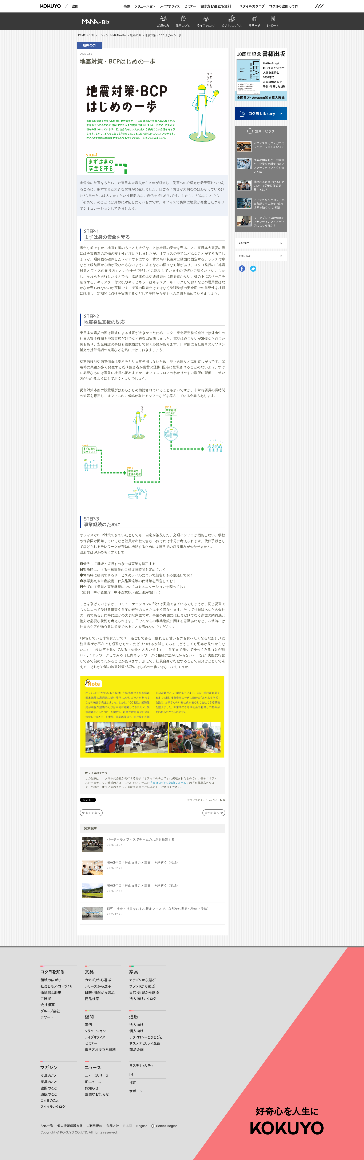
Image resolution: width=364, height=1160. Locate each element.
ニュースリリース (96, 1075)
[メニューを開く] (319, 6)
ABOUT (244, 243)
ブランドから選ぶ (142, 986)
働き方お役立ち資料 (215, 6)
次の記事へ (212, 813)
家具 (133, 971)
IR (131, 1074)
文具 (89, 971)
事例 (127, 6)
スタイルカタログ (252, 6)
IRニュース (93, 1081)
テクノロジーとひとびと (146, 1037)
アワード (46, 1017)
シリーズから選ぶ (98, 986)
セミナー (190, 6)
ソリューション (145, 6)
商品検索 (92, 998)
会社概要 (47, 1004)
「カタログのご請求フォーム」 (169, 783)
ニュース (93, 1067)
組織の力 (135, 35)
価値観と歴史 (50, 992)
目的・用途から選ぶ (100, 992)
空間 (75, 6)
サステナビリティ (141, 1065)
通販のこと (48, 1094)
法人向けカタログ (142, 998)
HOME (81, 35)
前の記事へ (93, 813)
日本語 (127, 1126)
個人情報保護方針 (70, 1126)
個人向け (136, 1031)
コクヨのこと (49, 1100)
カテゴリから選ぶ (98, 980)
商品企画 (136, 1049)
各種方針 (112, 1126)
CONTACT (246, 256)
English (141, 1126)
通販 (133, 1016)
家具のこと (48, 1081)
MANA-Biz (119, 35)
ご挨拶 (45, 998)
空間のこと (48, 1088)
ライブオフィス (169, 6)
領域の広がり (50, 980)
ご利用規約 (94, 1126)
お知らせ (91, 1088)
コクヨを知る (52, 971)
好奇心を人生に (287, 1111)
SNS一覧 (46, 1126)
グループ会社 (50, 1011)
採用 (132, 1082)
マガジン (49, 1067)
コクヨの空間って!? (283, 6)
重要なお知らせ (97, 1094)
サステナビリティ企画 (145, 1043)
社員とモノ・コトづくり (56, 986)
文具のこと (48, 1075)
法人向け (136, 1024)
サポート (135, 1091)
